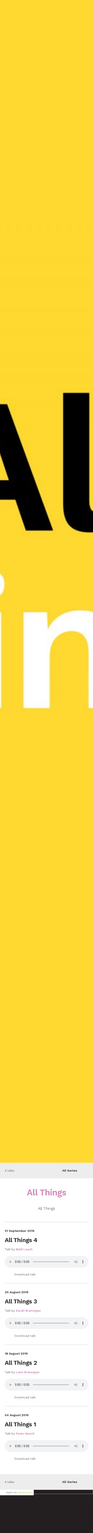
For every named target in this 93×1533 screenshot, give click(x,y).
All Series (69, 1170)
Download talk (24, 1274)
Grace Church (27, 7)
